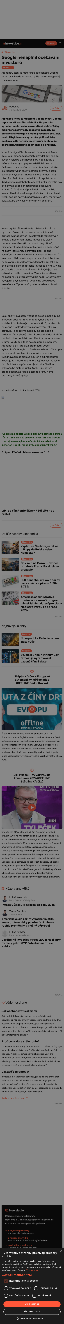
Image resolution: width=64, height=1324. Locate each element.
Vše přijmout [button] (32, 1304)
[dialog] (32, 1286)
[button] (32, 1274)
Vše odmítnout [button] (32, 1311)
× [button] (60, 1251)
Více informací (32, 1270)
